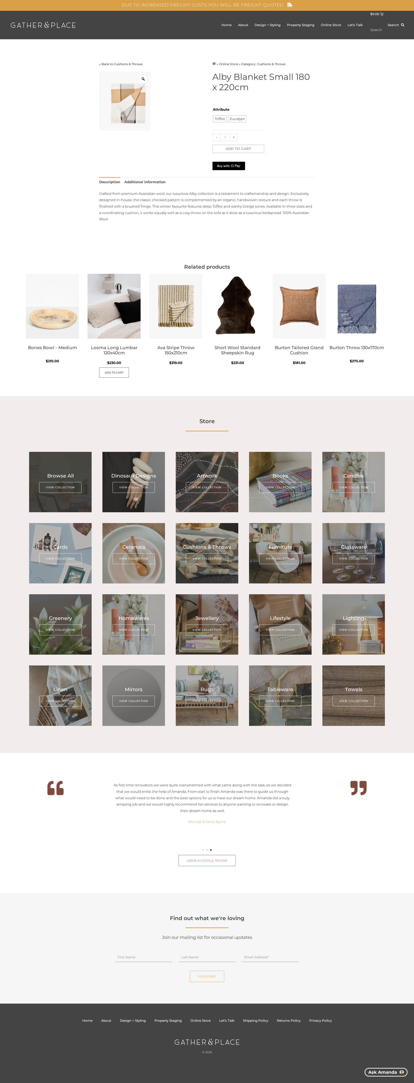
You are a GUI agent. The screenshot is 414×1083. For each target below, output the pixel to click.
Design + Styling (268, 25)
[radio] (220, 119)
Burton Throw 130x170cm (356, 347)
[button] (203, 850)
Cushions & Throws (128, 64)
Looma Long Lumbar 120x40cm (114, 350)
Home (226, 25)
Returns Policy (289, 1020)
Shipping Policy (255, 1020)
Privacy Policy (320, 1020)
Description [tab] (109, 182)
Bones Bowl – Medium (52, 347)
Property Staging (300, 25)
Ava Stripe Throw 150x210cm (175, 350)
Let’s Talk (355, 25)
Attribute (221, 109)
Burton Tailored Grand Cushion (299, 350)
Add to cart (238, 149)
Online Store (331, 25)
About (243, 25)
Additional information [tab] (145, 182)
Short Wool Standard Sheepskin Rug (237, 350)
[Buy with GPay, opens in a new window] (228, 166)
